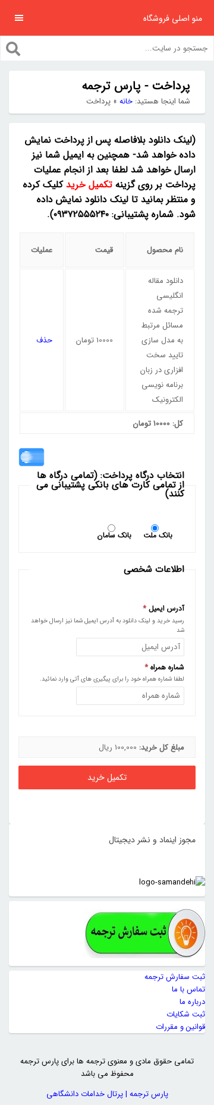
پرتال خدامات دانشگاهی (84, 1094)
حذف (44, 340)
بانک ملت (157, 534)
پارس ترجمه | (145, 1094)
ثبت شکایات (185, 1014)
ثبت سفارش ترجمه (174, 977)
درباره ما (192, 1002)
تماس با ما (188, 989)
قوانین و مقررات (180, 1027)
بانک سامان (114, 534)
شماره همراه (164, 667)
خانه (126, 101)
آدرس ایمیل (163, 608)
